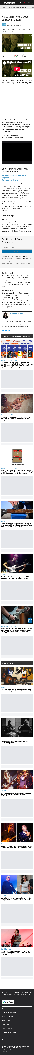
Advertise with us (7, 1028)
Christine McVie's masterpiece (17, 7)
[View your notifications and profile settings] (20, 2)
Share (6, 56)
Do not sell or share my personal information (15, 1040)
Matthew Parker (13, 24)
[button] (2, 2)
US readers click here (10, 180)
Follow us (19, 56)
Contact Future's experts (9, 1012)
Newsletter (28, 56)
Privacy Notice (24, 258)
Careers (4, 1036)
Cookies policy (6, 1024)
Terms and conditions (8, 1016)
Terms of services (22, 256)
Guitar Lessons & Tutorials (16, 12)
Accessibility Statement (9, 1032)
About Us (4, 1009)
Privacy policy (6, 1020)
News (4, 25)
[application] (17, 151)
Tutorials (4, 12)
